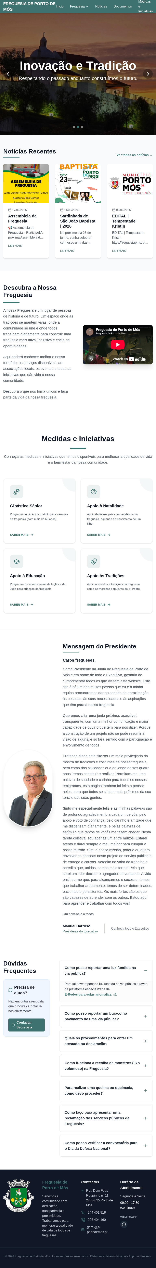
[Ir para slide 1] (74, 127)
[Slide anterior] (8, 74)
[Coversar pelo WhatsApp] (124, 1224)
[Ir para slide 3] (82, 127)
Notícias (101, 6)
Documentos (123, 6)
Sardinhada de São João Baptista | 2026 (77, 221)
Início (60, 6)
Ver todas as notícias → (135, 155)
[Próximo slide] (148, 74)
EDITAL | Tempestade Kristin (123, 221)
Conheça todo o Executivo (130, 928)
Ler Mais (15, 245)
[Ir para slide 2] (78, 127)
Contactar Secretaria (24, 1025)
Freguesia (77, 6)
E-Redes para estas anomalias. (88, 994)
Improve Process (140, 1256)
